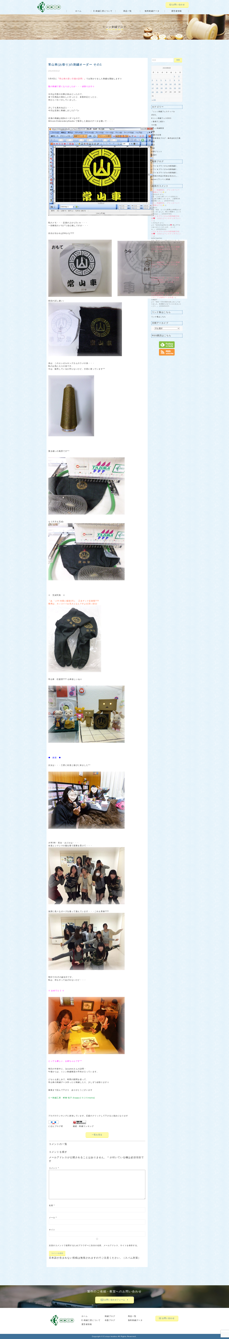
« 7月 (154, 100)
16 (179, 84)
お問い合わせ (178, 5)
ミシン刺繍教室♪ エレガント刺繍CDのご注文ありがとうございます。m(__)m (165, 249)
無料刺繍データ (152, 11)
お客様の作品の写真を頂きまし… (165, 176)
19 (162, 88)
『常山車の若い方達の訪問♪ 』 (71, 79)
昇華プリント (156, 151)
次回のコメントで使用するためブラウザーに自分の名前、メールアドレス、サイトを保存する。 (94, 1245)
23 (179, 88)
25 (157, 92)
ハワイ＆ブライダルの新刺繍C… (164, 166)
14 (171, 84)
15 (175, 84)
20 (166, 88)
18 (157, 88)
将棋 (153, 148)
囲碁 (153, 145)
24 (153, 92)
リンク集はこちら (158, 317)
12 (162, 84)
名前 (52, 1205)
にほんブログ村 (55, 1126)
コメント (54, 1168)
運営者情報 (176, 11)
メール (53, 1218)
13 (166, 84)
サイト (52, 1230)
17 (153, 88)
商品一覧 (127, 11)
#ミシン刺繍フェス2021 (161, 118)
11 (157, 84)
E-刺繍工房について (102, 11)
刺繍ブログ (110, 1316)
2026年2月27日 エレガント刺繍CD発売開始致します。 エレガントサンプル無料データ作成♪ (165, 280)
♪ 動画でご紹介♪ (158, 121)
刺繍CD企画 (156, 135)
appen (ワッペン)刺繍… (161, 179)
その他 (154, 125)
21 (171, 88)
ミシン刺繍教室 (157, 128)
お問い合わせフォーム (115, 1300)
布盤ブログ (110, 1320)
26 (162, 92)
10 (153, 84)
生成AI (154, 155)
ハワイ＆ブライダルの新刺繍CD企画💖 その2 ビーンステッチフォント (166, 218)
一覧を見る (97, 1135)
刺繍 (153, 131)
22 (175, 88)
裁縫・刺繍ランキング (83, 1126)
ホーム (78, 11)
